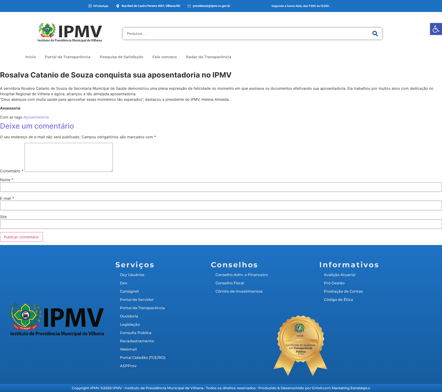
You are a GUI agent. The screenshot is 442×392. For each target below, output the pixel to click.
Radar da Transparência (208, 57)
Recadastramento (137, 341)
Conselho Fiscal (229, 283)
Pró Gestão (334, 283)
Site (3, 217)
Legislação (130, 324)
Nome (6, 180)
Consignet (129, 291)
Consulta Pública (135, 333)
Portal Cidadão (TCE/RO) (142, 357)
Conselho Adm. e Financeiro (241, 275)
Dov (123, 283)
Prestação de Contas (343, 291)
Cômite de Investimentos (239, 291)
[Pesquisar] (375, 33)
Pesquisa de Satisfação (121, 57)
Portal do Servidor (137, 299)
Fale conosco (164, 57)
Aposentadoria (36, 117)
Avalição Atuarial (339, 275)
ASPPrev (128, 366)
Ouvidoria (129, 316)
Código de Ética (338, 299)
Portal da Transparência (67, 57)
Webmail (128, 349)
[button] (436, 29)
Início (30, 57)
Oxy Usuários (132, 275)
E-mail (7, 198)
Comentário (11, 171)
